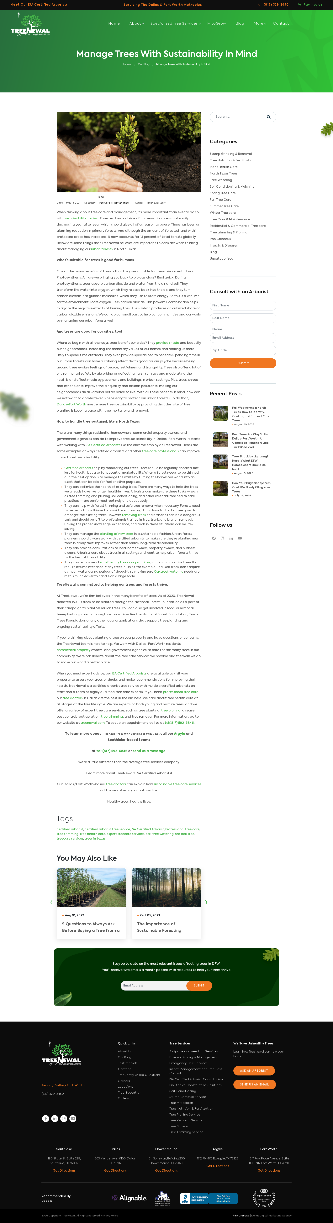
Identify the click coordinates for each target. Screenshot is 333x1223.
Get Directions (64, 1170)
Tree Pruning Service (184, 1114)
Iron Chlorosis (220, 239)
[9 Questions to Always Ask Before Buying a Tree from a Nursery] (91, 887)
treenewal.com (93, 723)
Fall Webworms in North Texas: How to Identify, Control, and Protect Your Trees (250, 414)
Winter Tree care (223, 213)
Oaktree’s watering (168, 571)
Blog (240, 23)
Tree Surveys (178, 1126)
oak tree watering (159, 834)
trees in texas (95, 838)
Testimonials (127, 1063)
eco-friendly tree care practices (125, 562)
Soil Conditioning (182, 1091)
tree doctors (73, 698)
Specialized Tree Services (174, 23)
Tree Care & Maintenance (113, 203)
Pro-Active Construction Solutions (195, 1085)
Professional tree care (182, 829)
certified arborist (70, 829)
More (258, 23)
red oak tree (184, 834)
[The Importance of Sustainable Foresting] (166, 887)
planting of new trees (116, 534)
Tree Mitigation (181, 1102)
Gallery (123, 1098)
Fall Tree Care (220, 199)
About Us (125, 1051)
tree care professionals (160, 451)
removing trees (134, 515)
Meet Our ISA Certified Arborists (39, 4)
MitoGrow (216, 23)
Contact (281, 23)
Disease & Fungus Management (193, 1057)
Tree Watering (221, 180)
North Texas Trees (223, 173)
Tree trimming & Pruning (228, 232)
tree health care (92, 834)
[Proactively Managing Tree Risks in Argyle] (241, 887)
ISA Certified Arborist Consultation (196, 1079)
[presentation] (51, 902)
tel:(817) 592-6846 (179, 723)
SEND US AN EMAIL (254, 1084)
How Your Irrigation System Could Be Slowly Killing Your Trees (251, 487)
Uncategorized (221, 258)
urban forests (102, 249)
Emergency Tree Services (188, 1063)
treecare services (70, 838)
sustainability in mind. (81, 218)
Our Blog (124, 1057)
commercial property (73, 650)
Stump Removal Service (187, 1096)
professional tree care (180, 692)
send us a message (149, 751)
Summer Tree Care (224, 206)
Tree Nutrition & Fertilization (232, 160)
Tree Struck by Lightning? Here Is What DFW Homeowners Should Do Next (250, 463)
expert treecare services (125, 834)
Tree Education (129, 1092)
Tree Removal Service (186, 1120)
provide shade (167, 343)
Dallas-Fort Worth (71, 404)
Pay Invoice (313, 4)
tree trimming (112, 716)
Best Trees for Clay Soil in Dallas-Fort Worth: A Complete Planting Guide (250, 438)
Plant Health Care (224, 167)
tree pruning (171, 710)
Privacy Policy (109, 1216)
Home (114, 23)
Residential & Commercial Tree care (238, 226)
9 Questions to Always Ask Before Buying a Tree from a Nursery (91, 930)
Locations (125, 1086)
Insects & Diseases (224, 245)
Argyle (180, 734)
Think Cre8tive (240, 1216)
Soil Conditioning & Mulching (232, 186)
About (135, 23)
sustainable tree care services (177, 784)
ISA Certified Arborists (103, 445)
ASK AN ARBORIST (254, 1070)
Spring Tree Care (223, 193)
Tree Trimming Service (186, 1132)
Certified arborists (78, 468)
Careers (124, 1081)
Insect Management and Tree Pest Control (195, 1071)
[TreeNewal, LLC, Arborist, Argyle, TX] (214, 1198)
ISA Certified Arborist (147, 829)
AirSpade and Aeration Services (193, 1051)
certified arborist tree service (107, 829)
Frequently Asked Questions (139, 1075)
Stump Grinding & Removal (231, 154)
